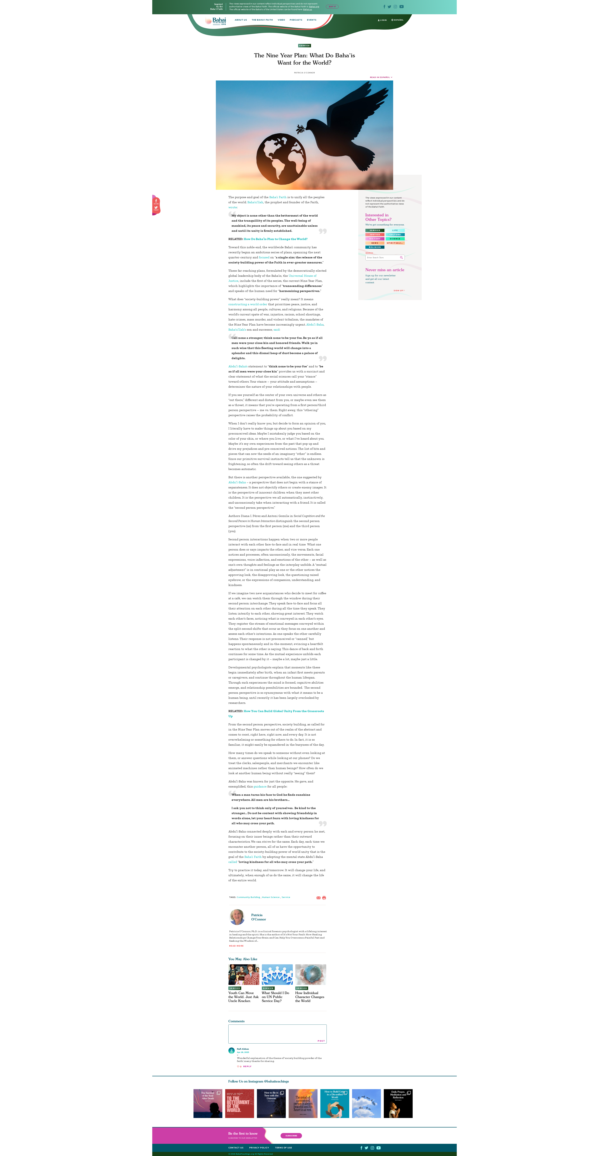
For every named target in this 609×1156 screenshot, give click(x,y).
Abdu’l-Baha (315, 324)
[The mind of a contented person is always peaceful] (304, 1103)
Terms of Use (283, 1147)
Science (395, 238)
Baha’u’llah (255, 202)
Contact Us (235, 1147)
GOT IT (332, 6)
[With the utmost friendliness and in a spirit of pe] (239, 1103)
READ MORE (236, 946)
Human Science (271, 897)
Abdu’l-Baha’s (238, 366)
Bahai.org (314, 6)
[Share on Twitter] (156, 207)
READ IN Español (380, 77)
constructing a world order (248, 304)
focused (264, 257)
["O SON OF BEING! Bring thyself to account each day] (400, 1103)
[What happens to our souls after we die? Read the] (207, 1103)
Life (395, 230)
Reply (247, 1066)
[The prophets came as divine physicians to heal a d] (336, 1103)
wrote (232, 207)
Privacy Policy (259, 1147)
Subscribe (291, 1135)
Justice (375, 234)
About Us (241, 20)
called (232, 862)
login (383, 20)
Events (311, 20)
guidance (260, 786)
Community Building (248, 897)
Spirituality (396, 243)
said (276, 329)
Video (281, 20)
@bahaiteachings (276, 1081)
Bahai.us (307, 9)
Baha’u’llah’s (237, 329)
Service (304, 45)
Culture (395, 234)
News (374, 243)
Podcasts (296, 20)
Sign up (398, 290)
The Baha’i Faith (262, 20)
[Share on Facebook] (156, 201)
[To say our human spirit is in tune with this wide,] (271, 1103)
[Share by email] (319, 897)
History (374, 238)
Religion (375, 247)
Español (398, 20)
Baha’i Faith (278, 197)
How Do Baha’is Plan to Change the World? (276, 239)
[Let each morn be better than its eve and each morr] (368, 1103)
